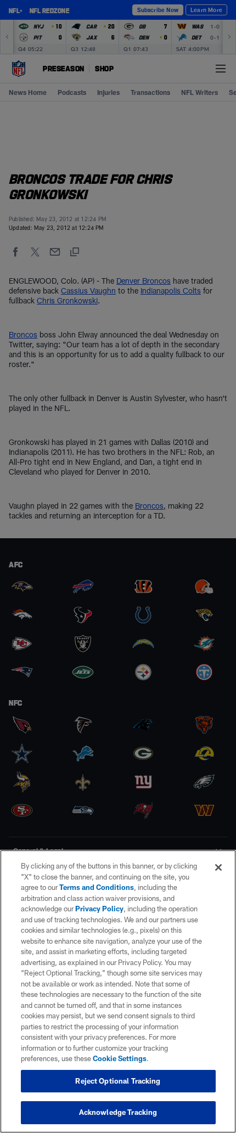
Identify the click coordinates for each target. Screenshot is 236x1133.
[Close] (218, 867)
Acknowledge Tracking (118, 1112)
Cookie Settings (120, 1058)
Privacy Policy (99, 908)
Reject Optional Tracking (117, 1080)
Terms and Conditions (96, 887)
